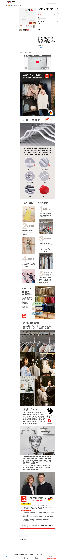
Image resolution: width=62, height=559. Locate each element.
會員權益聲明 (36, 558)
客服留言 (36, 557)
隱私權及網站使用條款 (25, 558)
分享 (39, 47)
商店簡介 (24, 557)
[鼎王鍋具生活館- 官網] (10, 2)
